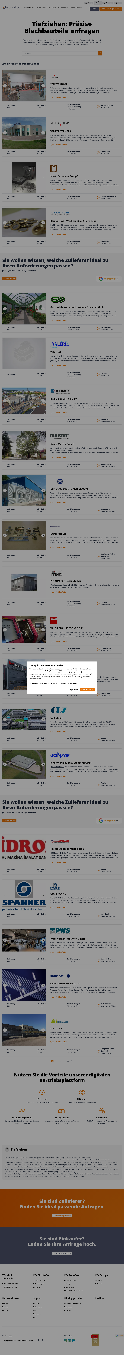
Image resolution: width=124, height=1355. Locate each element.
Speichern (74, 690)
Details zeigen (72, 683)
